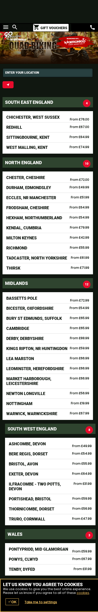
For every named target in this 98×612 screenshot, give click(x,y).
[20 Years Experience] (75, 42)
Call (92, 27)
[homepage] (24, 35)
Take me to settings (41, 602)
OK (12, 602)
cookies (83, 593)
